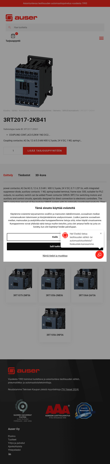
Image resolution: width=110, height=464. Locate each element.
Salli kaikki (55, 246)
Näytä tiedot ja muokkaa (55, 255)
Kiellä (55, 237)
